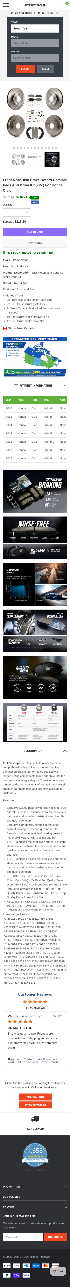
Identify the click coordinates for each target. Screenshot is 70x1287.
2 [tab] (17, 148)
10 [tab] (45, 148)
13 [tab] (56, 148)
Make (14, 36)
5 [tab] (28, 148)
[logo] (36, 5)
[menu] (6, 5)
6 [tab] (31, 148)
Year (14, 22)
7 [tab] (35, 148)
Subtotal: (8, 221)
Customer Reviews (35, 994)
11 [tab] (49, 148)
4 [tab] (24, 148)
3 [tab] (21, 148)
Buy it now (35, 243)
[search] (15, 5)
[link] (18, 159)
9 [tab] (42, 148)
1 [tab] (14, 148)
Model (15, 51)
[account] (56, 5)
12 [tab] (52, 148)
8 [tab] (38, 148)
